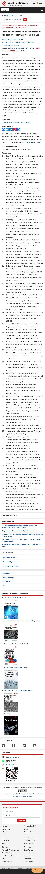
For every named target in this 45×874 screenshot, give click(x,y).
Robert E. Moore (17, 39)
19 (3, 361)
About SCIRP (30, 826)
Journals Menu (8, 515)
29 (3, 474)
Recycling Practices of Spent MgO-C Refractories (19, 531)
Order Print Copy (8, 577)
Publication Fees (29, 840)
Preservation (28, 856)
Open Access (28, 850)
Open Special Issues (10, 557)
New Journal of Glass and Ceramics (15, 667)
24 (3, 425)
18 (3, 350)
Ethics (26, 829)
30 (3, 489)
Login (5, 10)
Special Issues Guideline (11, 566)
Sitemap (4, 838)
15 (3, 324)
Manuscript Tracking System (11, 850)
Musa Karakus (6, 39)
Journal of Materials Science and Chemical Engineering (22, 621)
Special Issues (29, 843)
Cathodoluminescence (9, 122)
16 (3, 332)
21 (3, 385)
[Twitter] (3, 745)
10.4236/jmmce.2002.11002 (14, 48)
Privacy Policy (28, 861)
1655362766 (9, 765)
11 (3, 266)
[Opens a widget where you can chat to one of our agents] (37, 870)
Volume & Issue (7, 861)
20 (3, 373)
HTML (32, 48)
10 (3, 251)
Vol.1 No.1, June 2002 (18, 28)
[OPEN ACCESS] (38, 3)
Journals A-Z (6, 829)
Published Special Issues (12, 562)
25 (3, 431)
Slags (28, 122)
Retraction (27, 859)
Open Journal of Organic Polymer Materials (18, 690)
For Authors (28, 835)
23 (3, 416)
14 (3, 312)
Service (5, 847)
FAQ (3, 585)
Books (4, 835)
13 (3, 295)
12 (3, 283)
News (3, 843)
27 (3, 448)
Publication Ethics (30, 853)
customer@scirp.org (12, 757)
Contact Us (6, 581)
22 (3, 396)
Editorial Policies (29, 832)
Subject (4, 832)
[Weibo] (34, 745)
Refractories (21, 122)
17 (3, 341)
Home (6, 15)
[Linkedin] (24, 745)
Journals (12, 15)
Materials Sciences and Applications (15, 597)
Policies (27, 847)
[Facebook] (13, 745)
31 (3, 503)
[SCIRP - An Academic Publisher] (15, 3)
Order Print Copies (8, 853)
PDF (26, 48)
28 (3, 466)
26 (3, 437)
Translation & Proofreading (10, 856)
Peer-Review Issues (30, 838)
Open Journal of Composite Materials (16, 644)
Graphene (7, 714)
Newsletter (6, 573)
